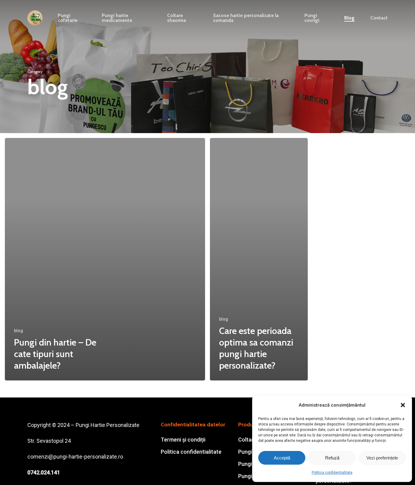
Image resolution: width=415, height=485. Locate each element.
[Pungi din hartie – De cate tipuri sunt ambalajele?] (105, 259)
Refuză (332, 457)
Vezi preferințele (382, 457)
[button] (403, 405)
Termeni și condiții (183, 439)
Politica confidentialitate (332, 472)
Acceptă (282, 457)
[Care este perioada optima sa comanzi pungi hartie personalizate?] (259, 259)
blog (18, 330)
